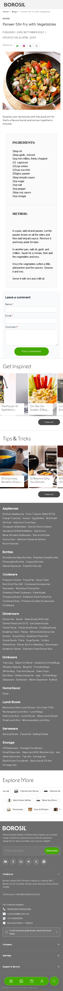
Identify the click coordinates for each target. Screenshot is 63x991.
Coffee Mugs (49, 675)
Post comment (31, 351)
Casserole (25, 734)
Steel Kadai (39, 592)
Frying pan (28, 580)
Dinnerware (51, 644)
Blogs (14, 12)
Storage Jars (10, 765)
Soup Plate (18, 636)
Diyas (6, 693)
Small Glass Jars (11, 752)
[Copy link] (37, 46)
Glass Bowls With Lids (36, 619)
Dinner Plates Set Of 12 (15, 623)
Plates (24, 632)
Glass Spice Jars (11, 756)
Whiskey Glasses (12, 667)
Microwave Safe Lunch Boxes (19, 707)
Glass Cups (42, 671)
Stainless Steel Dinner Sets (37, 649)
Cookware (8, 605)
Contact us (8, 874)
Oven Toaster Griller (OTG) (40, 514)
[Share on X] (30, 46)
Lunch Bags (36, 712)
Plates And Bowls (28, 628)
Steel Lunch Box (11, 720)
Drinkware (21, 680)
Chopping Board (12, 597)
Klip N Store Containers (16, 761)
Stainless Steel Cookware (17, 592)
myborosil (14, 988)
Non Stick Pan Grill (13, 584)
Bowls (19, 619)
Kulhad (53, 680)
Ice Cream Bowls (39, 623)
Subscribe (52, 850)
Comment (12, 327)
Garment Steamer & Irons (31, 539)
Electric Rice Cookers (39, 527)
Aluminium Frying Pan (27, 588)
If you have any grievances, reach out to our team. (30, 932)
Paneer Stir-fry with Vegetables (35, 12)
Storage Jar (39, 756)
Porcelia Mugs (42, 667)
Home (5, 12)
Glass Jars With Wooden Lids (38, 752)
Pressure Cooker (12, 580)
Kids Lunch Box (11, 716)
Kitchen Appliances (13, 514)
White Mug (9, 671)
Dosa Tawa (42, 580)
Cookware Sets (11, 601)
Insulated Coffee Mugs (47, 663)
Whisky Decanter (24, 675)
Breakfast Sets (11, 632)
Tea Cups (8, 663)
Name (9, 304)
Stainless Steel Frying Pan (37, 597)
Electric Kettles (41, 535)
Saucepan (8, 588)
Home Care (9, 539)
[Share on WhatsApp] (17, 46)
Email (9, 316)
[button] (31, 981)
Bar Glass (8, 675)
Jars (58, 752)
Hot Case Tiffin (45, 707)
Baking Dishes (40, 734)
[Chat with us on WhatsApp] (21, 981)
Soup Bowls (32, 640)
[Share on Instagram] (24, 46)
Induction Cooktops (24, 522)
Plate (21, 640)
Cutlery (45, 640)
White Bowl (9, 644)
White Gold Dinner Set (42, 632)
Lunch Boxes (28, 716)
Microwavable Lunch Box (36, 720)
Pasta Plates (10, 628)
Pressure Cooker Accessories (38, 601)
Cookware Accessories (37, 584)
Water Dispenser (12, 566)
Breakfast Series (12, 649)
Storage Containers (31, 748)
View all (49, 422)
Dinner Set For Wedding (30, 644)
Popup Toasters (12, 518)
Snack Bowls (10, 640)
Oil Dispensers (10, 748)
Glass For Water (24, 663)
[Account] (42, 981)
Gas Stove (40, 531)
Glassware (8, 680)
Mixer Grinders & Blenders (17, 535)
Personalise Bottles (13, 562)
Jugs (38, 675)
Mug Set (27, 667)
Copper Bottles (34, 562)
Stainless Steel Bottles (45, 557)
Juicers (26, 518)
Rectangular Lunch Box (15, 712)
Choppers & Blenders (14, 527)
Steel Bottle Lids (32, 566)
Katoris (7, 636)
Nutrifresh (51, 518)
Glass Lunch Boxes (47, 716)
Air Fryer (7, 522)
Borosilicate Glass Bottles (17, 557)
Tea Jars (26, 756)
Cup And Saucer (25, 671)
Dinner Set (8, 619)
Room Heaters (11, 543)
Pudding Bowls (47, 628)
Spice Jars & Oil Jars (41, 761)
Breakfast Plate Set (37, 636)
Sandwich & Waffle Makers (17, 531)
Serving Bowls (10, 734)
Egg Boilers (38, 518)
